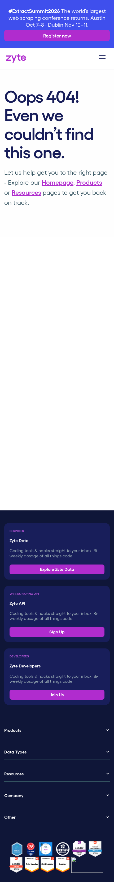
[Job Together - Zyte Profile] (46, 849)
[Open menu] (102, 58)
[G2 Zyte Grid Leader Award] (17, 865)
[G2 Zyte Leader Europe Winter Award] (80, 849)
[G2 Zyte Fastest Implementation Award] (96, 849)
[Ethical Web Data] (17, 849)
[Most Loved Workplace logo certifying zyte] (31, 849)
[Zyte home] (16, 58)
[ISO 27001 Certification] (63, 849)
